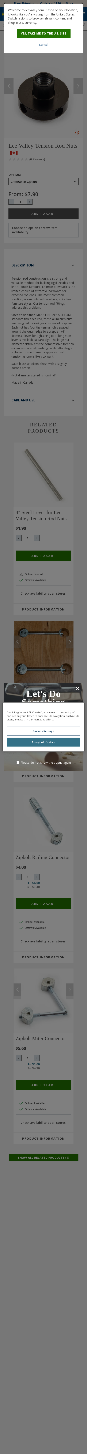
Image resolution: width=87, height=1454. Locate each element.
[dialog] (43, 28)
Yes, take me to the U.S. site (43, 33)
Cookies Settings (43, 731)
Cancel (43, 45)
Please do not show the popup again (45, 762)
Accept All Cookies (43, 742)
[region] (43, 727)
